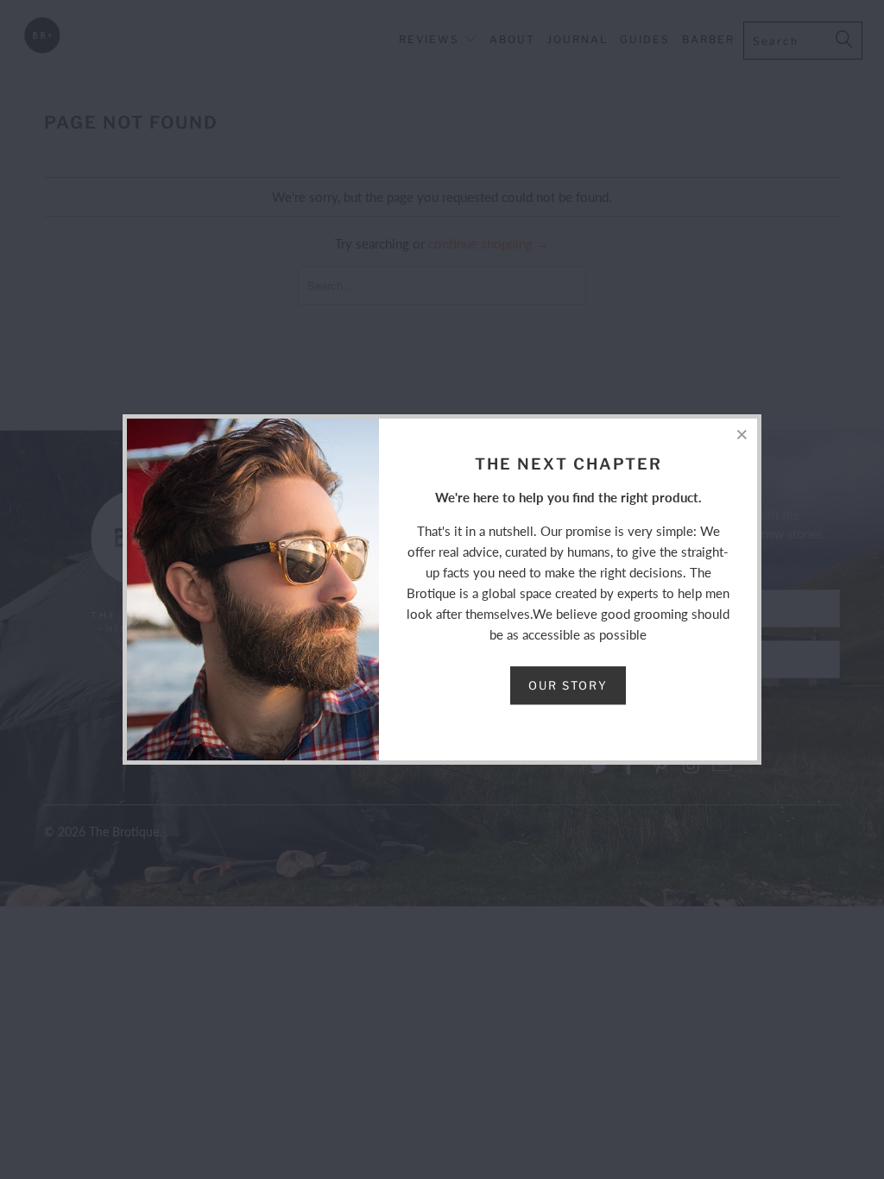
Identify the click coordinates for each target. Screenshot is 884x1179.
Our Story (568, 685)
